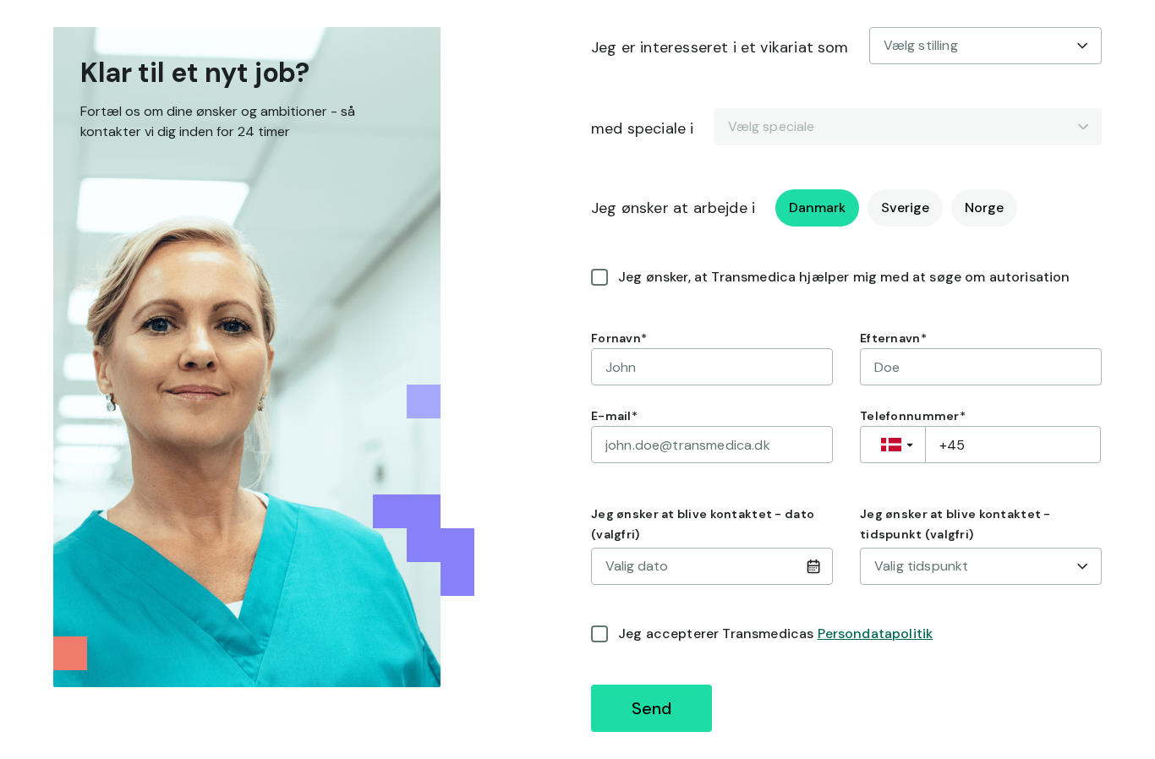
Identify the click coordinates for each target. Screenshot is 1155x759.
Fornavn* (619, 338)
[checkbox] (599, 277)
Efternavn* (893, 338)
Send (651, 708)
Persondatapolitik (875, 633)
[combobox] (985, 45)
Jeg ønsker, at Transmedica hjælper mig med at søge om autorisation (844, 277)
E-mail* (614, 415)
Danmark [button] (817, 207)
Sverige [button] (905, 207)
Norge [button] (984, 207)
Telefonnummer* (913, 415)
